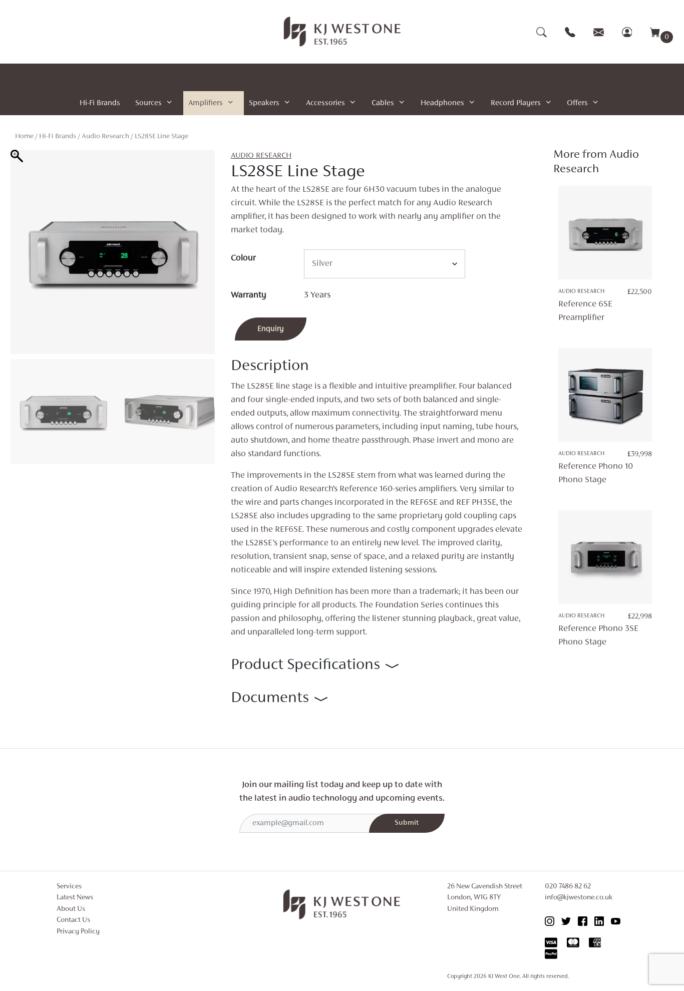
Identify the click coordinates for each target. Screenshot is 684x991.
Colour (243, 258)
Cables (383, 103)
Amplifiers (205, 103)
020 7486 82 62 (568, 886)
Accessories (325, 103)
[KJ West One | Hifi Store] (342, 32)
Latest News (75, 897)
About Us (71, 909)
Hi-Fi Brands (100, 103)
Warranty (248, 295)
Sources (148, 103)
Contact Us (73, 920)
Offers (577, 103)
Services (69, 886)
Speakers (264, 103)
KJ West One (504, 976)
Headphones (442, 103)
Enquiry (270, 329)
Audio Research (105, 136)
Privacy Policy (78, 931)
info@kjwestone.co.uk (578, 897)
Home (24, 136)
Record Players (516, 103)
